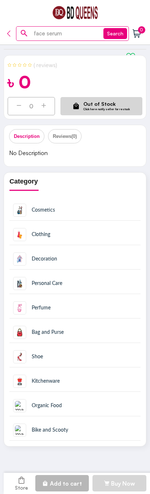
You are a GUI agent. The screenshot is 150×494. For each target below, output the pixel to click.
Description (27, 136)
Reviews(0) (65, 136)
